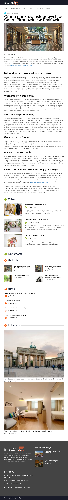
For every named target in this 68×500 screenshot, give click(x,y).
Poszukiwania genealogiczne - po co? (16, 315)
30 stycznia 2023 (12, 296)
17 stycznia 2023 (12, 317)
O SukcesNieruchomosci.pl (21, 275)
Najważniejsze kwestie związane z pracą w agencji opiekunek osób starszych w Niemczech (33, 379)
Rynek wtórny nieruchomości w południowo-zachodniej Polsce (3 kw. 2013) (28, 431)
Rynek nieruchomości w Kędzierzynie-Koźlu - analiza (20, 293)
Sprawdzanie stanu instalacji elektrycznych (17, 308)
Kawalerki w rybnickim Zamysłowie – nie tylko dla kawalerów (52, 462)
